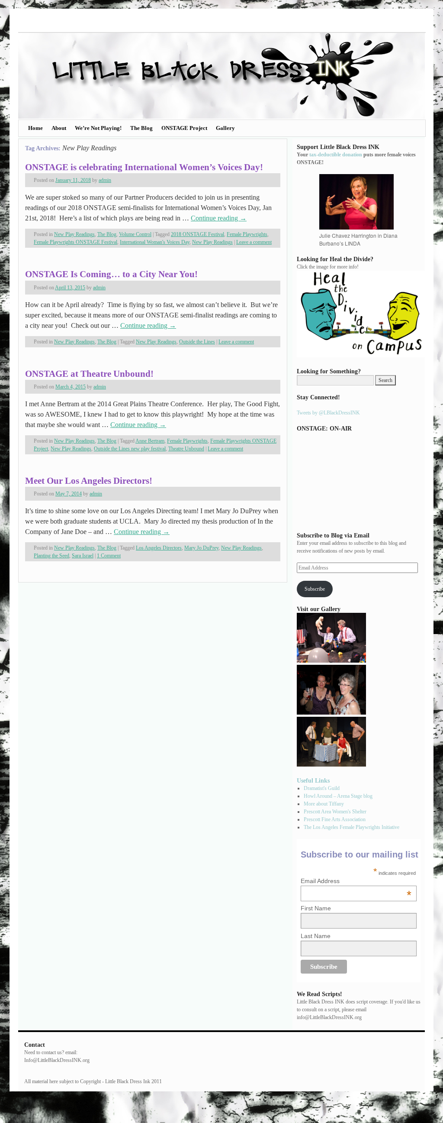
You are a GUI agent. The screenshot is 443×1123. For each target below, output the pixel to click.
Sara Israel (82, 556)
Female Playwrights (247, 234)
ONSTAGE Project (184, 128)
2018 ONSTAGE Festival (197, 234)
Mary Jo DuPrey (201, 548)
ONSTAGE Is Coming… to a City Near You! (111, 274)
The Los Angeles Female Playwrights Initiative (351, 827)
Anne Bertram (149, 441)
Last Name (316, 935)
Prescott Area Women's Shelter (335, 812)
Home (35, 128)
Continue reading (219, 218)
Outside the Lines (197, 342)
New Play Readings (74, 234)
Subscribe (315, 589)
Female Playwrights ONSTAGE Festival (75, 242)
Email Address (356, 880)
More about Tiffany (324, 804)
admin (105, 180)
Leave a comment (254, 242)
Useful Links (313, 780)
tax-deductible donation (335, 155)
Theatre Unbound (186, 449)
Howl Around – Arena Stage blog (338, 796)
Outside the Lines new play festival (130, 449)
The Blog (141, 128)
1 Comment (109, 556)
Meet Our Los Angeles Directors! (88, 481)
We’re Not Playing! (98, 128)
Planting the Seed (51, 556)
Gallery (225, 128)
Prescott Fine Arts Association (335, 819)
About (58, 128)
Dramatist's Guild (322, 788)
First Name (316, 908)
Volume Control (135, 234)
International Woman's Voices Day (154, 242)
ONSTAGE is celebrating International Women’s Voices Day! (144, 167)
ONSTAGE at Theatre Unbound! (89, 374)
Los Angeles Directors (159, 548)
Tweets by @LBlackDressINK (328, 413)
